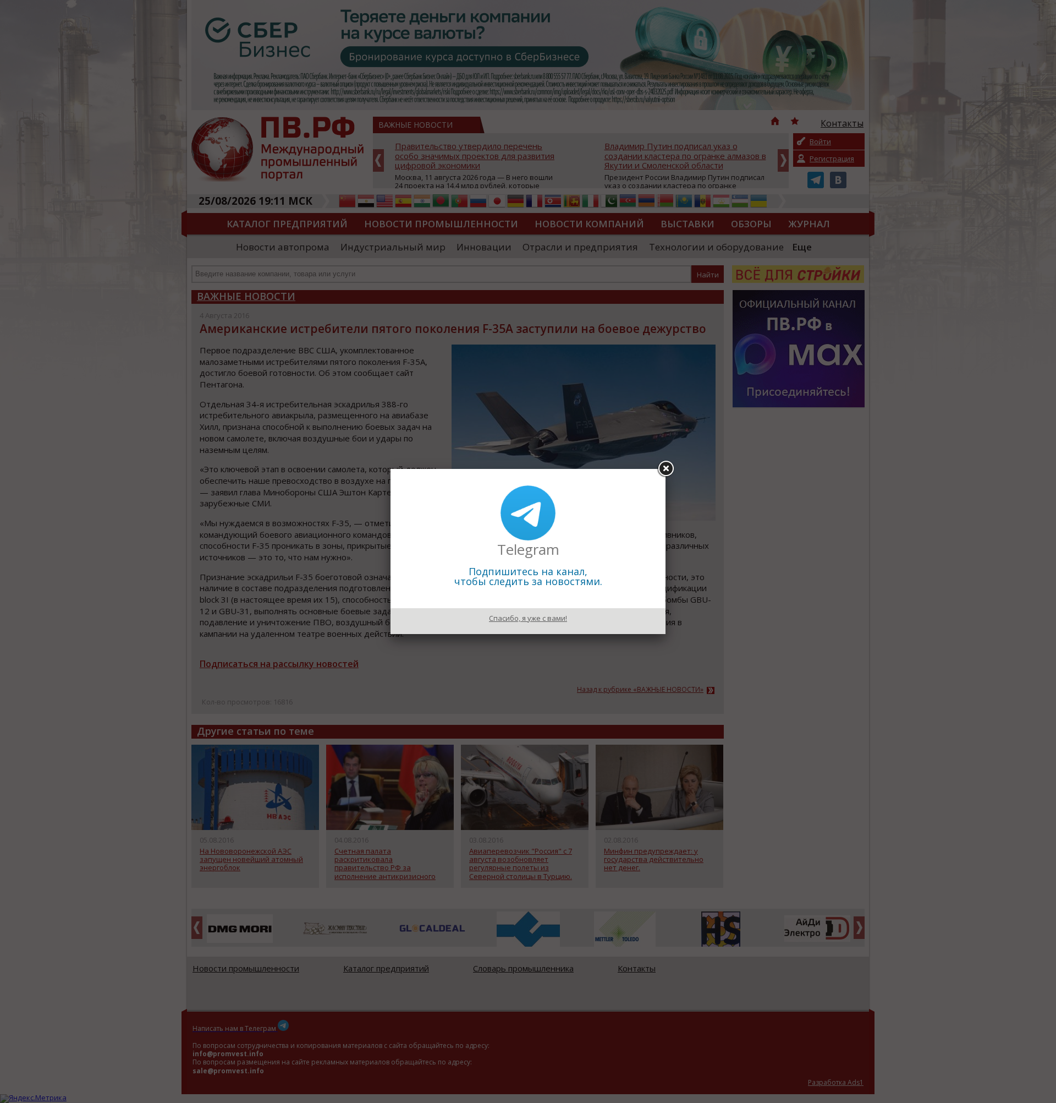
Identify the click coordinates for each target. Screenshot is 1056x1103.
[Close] (665, 469)
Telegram (528, 549)
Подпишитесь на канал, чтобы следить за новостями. (528, 576)
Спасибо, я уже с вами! (528, 618)
